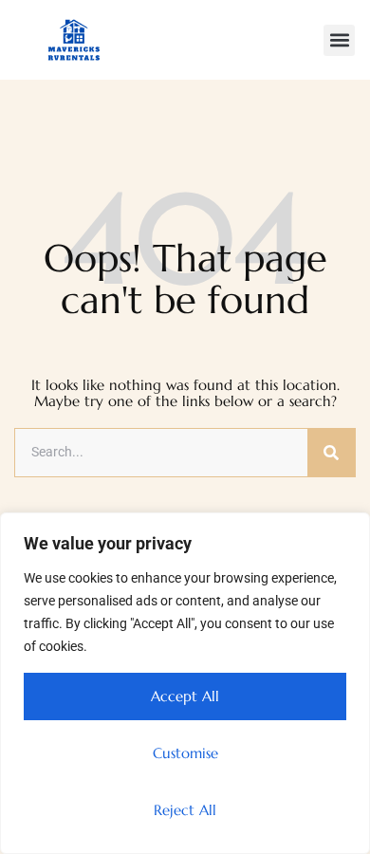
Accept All (185, 696)
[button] (339, 40)
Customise (185, 753)
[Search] (331, 452)
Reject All (185, 810)
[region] (185, 683)
